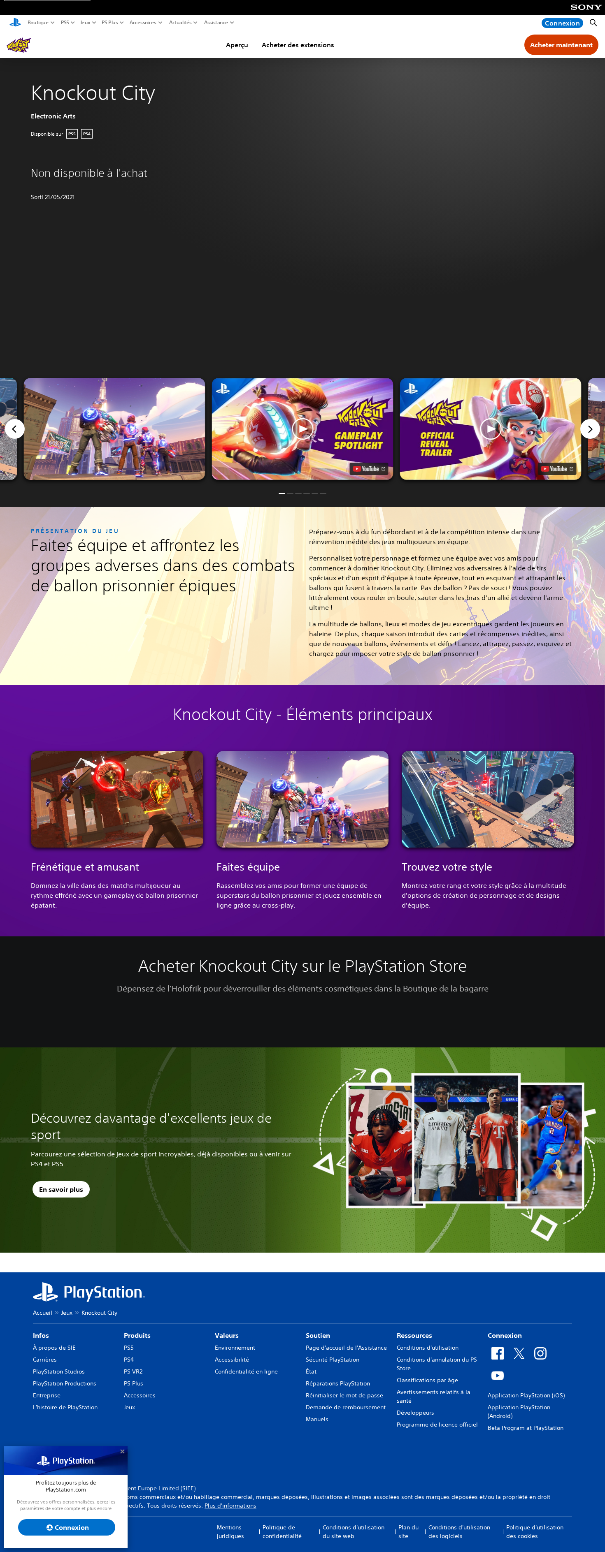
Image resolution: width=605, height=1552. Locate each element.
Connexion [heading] (505, 1335)
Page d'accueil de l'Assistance (346, 1347)
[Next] (590, 429)
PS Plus (110, 22)
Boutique (38, 22)
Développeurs (415, 1412)
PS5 (65, 22)
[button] (302, 429)
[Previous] (15, 429)
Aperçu (237, 45)
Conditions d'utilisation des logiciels (459, 1532)
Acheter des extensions (298, 45)
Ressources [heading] (414, 1335)
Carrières (45, 1359)
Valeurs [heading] (227, 1335)
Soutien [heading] (318, 1335)
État (311, 1371)
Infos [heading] (41, 1335)
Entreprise (46, 1395)
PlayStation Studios (59, 1371)
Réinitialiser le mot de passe (344, 1395)
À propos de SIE (54, 1347)
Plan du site (408, 1532)
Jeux (85, 22)
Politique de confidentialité (282, 1532)
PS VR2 (133, 1371)
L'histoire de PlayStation (65, 1407)
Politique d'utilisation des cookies (534, 1532)
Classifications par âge (427, 1380)
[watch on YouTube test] (369, 469)
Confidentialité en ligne (246, 1371)
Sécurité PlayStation (332, 1359)
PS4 (129, 1359)
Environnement (235, 1347)
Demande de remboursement (346, 1407)
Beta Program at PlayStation (525, 1428)
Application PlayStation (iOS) (526, 1395)
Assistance (216, 22)
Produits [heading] (137, 1335)
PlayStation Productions (64, 1383)
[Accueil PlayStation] (15, 23)
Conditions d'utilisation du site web (353, 1532)
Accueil (42, 1312)
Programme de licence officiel (437, 1424)
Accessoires (143, 22)
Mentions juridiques (230, 1532)
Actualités (180, 22)
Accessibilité (232, 1359)
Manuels (317, 1419)
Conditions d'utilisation (427, 1347)
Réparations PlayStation (338, 1383)
